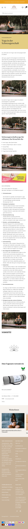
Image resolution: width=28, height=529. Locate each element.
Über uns (17, 443)
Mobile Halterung (6, 494)
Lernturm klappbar (6, 489)
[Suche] (5, 7)
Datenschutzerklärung (20, 466)
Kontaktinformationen (20, 462)
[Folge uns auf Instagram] (20, 511)
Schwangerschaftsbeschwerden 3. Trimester (11, 431)
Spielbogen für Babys (7, 487)
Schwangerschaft (7, 37)
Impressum (18, 458)
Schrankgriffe (5, 497)
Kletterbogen (5, 492)
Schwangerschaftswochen (20, 470)
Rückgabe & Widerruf (20, 448)
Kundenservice (19, 446)
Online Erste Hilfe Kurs (19, 479)
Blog (16, 456)
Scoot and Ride (5, 500)
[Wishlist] (22, 7)
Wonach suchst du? (8, 13)
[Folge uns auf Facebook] (17, 511)
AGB (16, 453)
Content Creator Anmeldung (19, 475)
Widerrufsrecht (19, 451)
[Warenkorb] (25, 7)
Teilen (3, 401)
